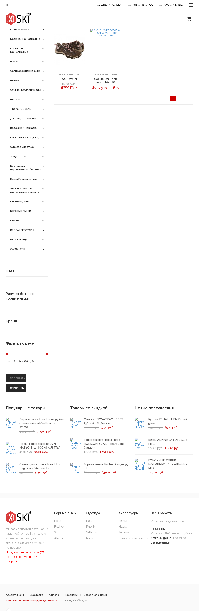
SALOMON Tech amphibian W (105, 80)
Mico (89, 538)
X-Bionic (92, 532)
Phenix (90, 526)
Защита (124, 532)
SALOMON (69, 79)
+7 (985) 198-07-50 (141, 5)
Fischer (59, 526)
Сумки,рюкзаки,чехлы (134, 538)
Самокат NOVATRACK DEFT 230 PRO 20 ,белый (103, 421)
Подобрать (17, 378)
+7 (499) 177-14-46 (110, 5)
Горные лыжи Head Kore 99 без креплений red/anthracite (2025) (41, 423)
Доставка (36, 595)
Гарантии (71, 595)
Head (58, 521)
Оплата (54, 595)
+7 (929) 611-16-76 (172, 5)
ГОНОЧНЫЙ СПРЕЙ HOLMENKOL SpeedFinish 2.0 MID (168, 464)
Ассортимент (15, 595)
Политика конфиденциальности (38, 600)
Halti (89, 521)
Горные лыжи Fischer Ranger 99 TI (106, 466)
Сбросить (17, 388)
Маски (123, 526)
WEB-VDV (12, 600)
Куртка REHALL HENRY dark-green (168, 421)
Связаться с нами (95, 595)
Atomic (59, 538)
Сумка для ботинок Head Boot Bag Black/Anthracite (41, 466)
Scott (58, 532)
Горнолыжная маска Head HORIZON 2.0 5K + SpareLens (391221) (104, 443)
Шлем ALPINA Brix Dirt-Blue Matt (167, 441)
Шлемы (123, 521)
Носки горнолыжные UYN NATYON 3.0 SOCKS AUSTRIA (39, 445)
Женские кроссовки (69, 74)
